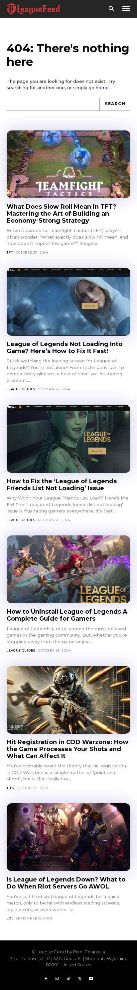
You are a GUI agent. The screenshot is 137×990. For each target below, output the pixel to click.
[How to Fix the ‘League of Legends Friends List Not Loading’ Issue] (68, 439)
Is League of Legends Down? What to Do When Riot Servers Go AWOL (66, 883)
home (102, 87)
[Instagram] (57, 979)
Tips (10, 788)
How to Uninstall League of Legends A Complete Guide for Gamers (67, 615)
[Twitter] (80, 979)
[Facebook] (46, 979)
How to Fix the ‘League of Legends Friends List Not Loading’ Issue (62, 485)
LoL (10, 918)
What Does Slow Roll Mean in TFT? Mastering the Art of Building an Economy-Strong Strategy (61, 213)
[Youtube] (91, 979)
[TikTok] (68, 979)
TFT (10, 252)
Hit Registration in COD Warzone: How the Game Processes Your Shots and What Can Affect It (67, 748)
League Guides (21, 389)
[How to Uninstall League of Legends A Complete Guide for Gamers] (68, 569)
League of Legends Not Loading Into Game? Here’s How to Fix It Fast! (64, 347)
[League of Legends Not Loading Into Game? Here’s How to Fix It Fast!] (68, 302)
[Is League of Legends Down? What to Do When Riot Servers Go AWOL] (68, 837)
